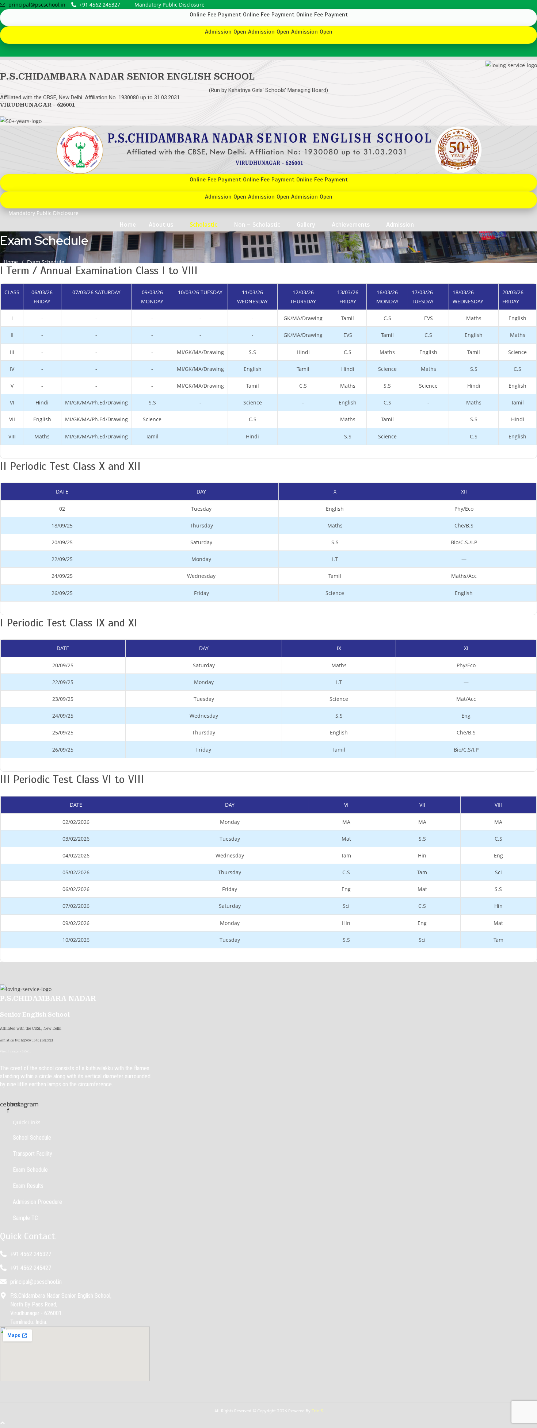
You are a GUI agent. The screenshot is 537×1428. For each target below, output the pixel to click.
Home (127, 224)
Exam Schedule (30, 1169)
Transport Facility (32, 1153)
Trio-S (317, 1410)
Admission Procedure (37, 1201)
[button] (163, 224)
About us (161, 224)
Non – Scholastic (257, 224)
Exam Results (28, 1185)
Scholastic (203, 224)
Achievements (351, 224)
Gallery (306, 224)
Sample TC (25, 1217)
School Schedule (32, 1137)
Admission (400, 224)
